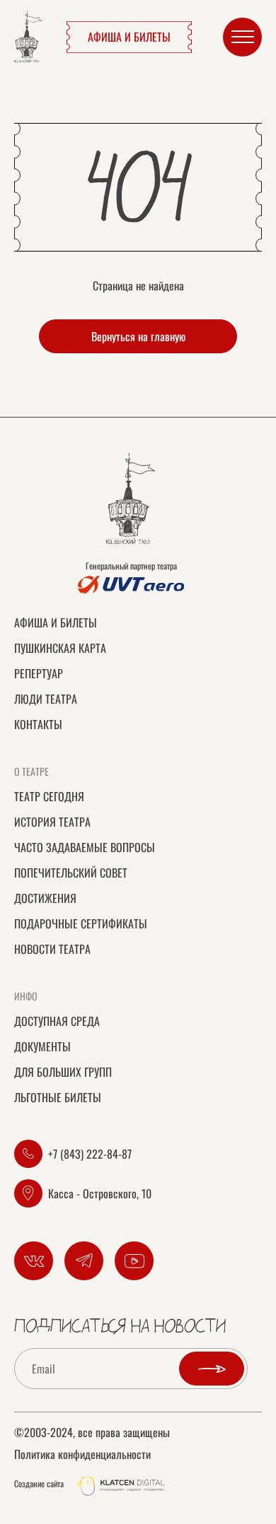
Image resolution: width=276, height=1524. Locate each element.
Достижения (45, 898)
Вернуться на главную (138, 336)
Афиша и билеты (129, 36)
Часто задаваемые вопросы (84, 847)
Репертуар (38, 673)
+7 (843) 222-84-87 (90, 1153)
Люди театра (45, 698)
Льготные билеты (57, 1097)
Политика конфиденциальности (82, 1454)
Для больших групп (63, 1071)
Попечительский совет (70, 872)
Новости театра (52, 949)
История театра (52, 821)
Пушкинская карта (60, 648)
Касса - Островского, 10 (99, 1193)
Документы (42, 1046)
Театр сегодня (49, 796)
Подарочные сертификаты (80, 923)
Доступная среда (57, 1021)
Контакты (38, 724)
